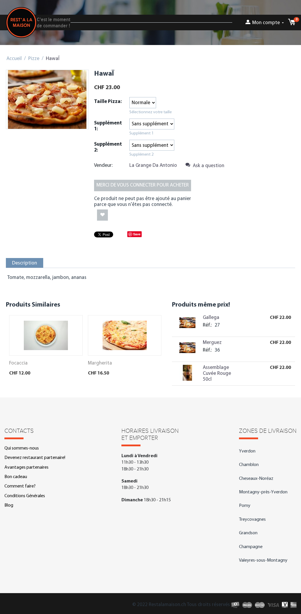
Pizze (33, 58)
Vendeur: (103, 165)
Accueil (14, 58)
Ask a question (208, 165)
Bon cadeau (15, 477)
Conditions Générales (24, 496)
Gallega (211, 317)
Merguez (212, 342)
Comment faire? (20, 486)
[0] (291, 23)
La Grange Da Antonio (153, 165)
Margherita (100, 363)
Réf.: (207, 325)
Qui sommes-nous (21, 448)
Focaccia (18, 363)
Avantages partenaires (26, 467)
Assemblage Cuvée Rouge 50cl (217, 373)
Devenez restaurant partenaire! (34, 457)
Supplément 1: (108, 126)
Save (137, 234)
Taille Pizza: (108, 101)
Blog (8, 505)
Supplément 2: (108, 147)
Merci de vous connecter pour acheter (142, 185)
